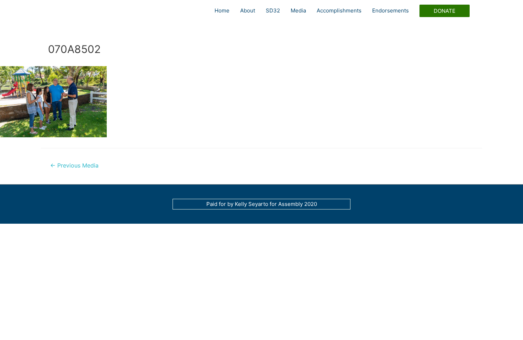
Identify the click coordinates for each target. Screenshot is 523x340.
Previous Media (74, 165)
